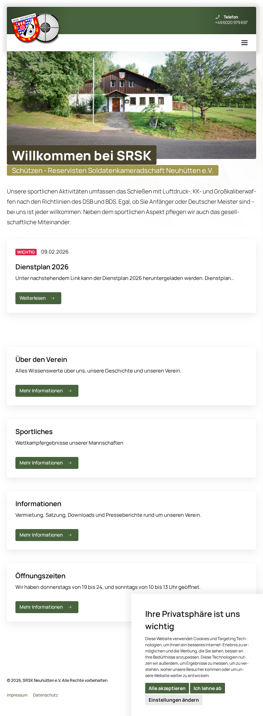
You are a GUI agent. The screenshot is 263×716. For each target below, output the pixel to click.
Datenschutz (45, 695)
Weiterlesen (33, 298)
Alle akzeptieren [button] (167, 688)
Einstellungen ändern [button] (174, 700)
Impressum (17, 695)
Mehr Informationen (41, 390)
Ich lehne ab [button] (207, 688)
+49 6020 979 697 (231, 22)
